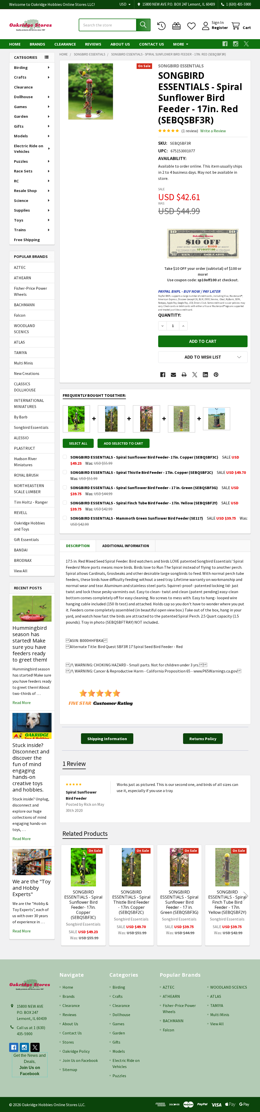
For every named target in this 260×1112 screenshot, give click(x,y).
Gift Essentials (26, 539)
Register (220, 27)
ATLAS (19, 342)
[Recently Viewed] (163, 26)
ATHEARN (22, 277)
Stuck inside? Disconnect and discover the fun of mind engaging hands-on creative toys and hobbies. (30, 767)
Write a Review (213, 130)
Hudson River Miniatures (25, 461)
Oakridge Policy (76, 1051)
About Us (120, 44)
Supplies (22, 210)
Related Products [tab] (85, 833)
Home (15, 44)
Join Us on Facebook (80, 1060)
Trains (20, 229)
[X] (246, 43)
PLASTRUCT (24, 448)
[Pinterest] (216, 374)
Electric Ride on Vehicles (28, 148)
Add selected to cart (123, 443)
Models (21, 135)
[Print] (184, 374)
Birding (21, 67)
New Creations (26, 373)
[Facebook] (225, 43)
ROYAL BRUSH (26, 475)
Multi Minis (23, 362)
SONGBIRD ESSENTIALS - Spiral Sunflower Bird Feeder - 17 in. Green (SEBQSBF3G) (179, 902)
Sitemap (69, 1069)
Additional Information (125, 545)
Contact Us (151, 44)
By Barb (20, 416)
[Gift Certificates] (178, 26)
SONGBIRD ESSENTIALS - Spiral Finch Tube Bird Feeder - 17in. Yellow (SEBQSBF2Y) (227, 902)
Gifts (19, 126)
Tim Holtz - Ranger (31, 502)
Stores (68, 1042)
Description (78, 545)
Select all (78, 443)
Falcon (19, 315)
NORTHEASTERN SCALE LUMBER (29, 488)
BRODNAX (22, 560)
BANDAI (21, 549)
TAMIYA (20, 352)
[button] (203, 357)
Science (21, 200)
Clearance (65, 44)
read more (21, 702)
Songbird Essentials (31, 427)
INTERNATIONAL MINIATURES (29, 403)
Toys (18, 220)
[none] (91, 91)
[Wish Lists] (193, 26)
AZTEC (20, 267)
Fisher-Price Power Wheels (30, 291)
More (178, 44)
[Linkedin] (205, 374)
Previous (64, 896)
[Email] (173, 374)
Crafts (20, 77)
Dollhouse (23, 96)
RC (16, 180)
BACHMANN (24, 304)
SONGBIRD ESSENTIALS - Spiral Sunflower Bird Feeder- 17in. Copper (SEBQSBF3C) (83, 904)
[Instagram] (235, 43)
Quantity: (169, 315)
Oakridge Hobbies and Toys (29, 526)
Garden (21, 116)
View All (20, 570)
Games (20, 106)
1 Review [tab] (74, 763)
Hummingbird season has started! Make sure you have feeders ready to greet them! (29, 643)
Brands (37, 44)
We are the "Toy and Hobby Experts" (31, 888)
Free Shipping (27, 239)
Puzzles (21, 161)
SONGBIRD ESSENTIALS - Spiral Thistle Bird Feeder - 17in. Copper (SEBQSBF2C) (131, 902)
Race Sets (23, 170)
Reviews (93, 44)
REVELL (20, 512)
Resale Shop (25, 190)
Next (246, 896)
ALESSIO (21, 437)
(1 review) (189, 130)
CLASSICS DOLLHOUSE (25, 386)
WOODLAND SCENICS (24, 328)
